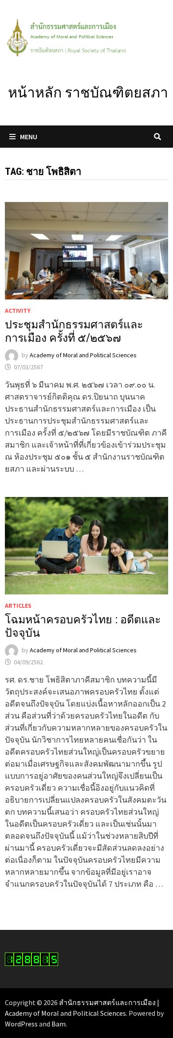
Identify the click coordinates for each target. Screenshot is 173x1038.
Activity (18, 311)
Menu (28, 136)
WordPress (21, 1023)
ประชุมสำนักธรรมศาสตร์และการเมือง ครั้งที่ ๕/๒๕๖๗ (74, 331)
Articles (18, 606)
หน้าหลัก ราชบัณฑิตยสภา (88, 92)
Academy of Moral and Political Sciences (83, 355)
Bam (58, 1023)
